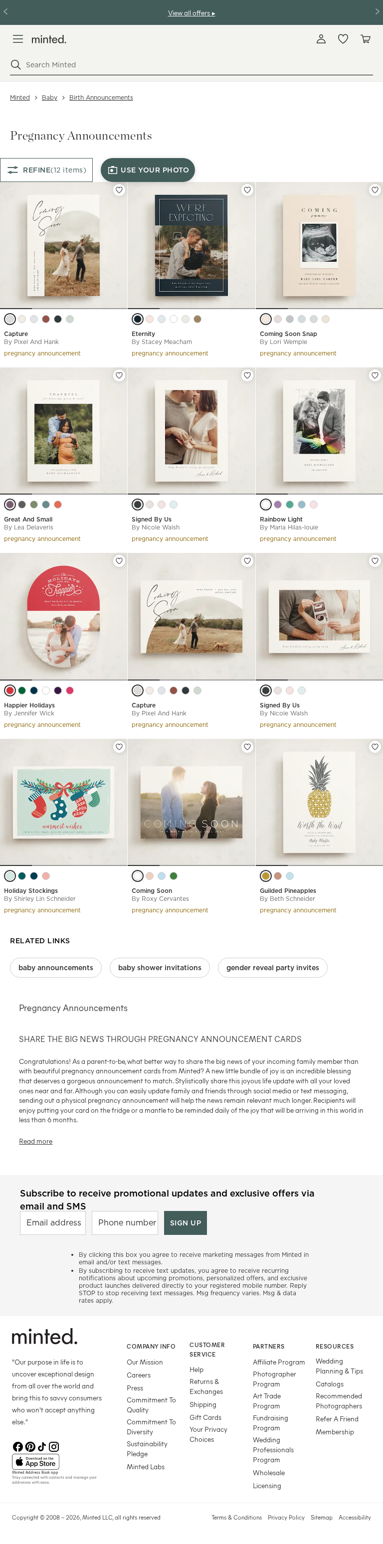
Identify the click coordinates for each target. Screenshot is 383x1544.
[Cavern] (46, 319)
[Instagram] (54, 1446)
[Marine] (58, 319)
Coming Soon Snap (288, 334)
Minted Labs (146, 1466)
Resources (335, 1346)
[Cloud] (34, 319)
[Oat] (186, 319)
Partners (269, 1346)
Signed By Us (152, 519)
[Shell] (22, 319)
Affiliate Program (279, 1362)
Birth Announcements (101, 97)
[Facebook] (18, 1446)
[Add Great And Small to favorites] (119, 375)
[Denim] (34, 690)
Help (196, 1369)
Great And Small (28, 519)
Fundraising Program (270, 1422)
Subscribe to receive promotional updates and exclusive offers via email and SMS (167, 1199)
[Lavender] (10, 505)
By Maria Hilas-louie (289, 527)
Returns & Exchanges (206, 1386)
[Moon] (138, 505)
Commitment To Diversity (151, 1426)
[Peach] (266, 319)
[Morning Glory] (302, 505)
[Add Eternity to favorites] (247, 190)
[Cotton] (174, 319)
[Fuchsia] (70, 690)
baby (49, 97)
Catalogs (330, 1383)
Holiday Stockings (31, 890)
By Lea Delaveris (28, 527)
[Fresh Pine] (22, 690)
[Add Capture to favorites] (119, 190)
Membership (335, 1431)
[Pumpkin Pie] (58, 505)
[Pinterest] (30, 1446)
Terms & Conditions (236, 1517)
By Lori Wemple (283, 341)
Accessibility (355, 1517)
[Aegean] (46, 505)
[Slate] (290, 319)
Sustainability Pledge (147, 1448)
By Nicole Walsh (156, 527)
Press (135, 1387)
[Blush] (150, 319)
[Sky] (162, 319)
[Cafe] (10, 319)
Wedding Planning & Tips (339, 1365)
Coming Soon (152, 890)
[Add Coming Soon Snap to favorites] (375, 190)
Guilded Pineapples (288, 890)
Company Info (151, 1346)
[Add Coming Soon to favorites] (247, 747)
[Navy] (138, 319)
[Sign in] (321, 39)
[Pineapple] (266, 876)
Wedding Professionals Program (273, 1449)
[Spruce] (22, 876)
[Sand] (150, 505)
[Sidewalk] (22, 505)
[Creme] (326, 319)
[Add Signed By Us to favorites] (247, 375)
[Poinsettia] (10, 690)
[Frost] (10, 876)
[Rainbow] (266, 505)
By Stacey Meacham (162, 341)
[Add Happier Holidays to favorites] (119, 561)
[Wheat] (197, 319)
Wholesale (269, 1472)
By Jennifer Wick (29, 713)
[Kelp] (314, 319)
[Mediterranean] (290, 505)
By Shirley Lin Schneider (40, 898)
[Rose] (150, 876)
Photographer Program (274, 1378)
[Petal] (314, 505)
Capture (16, 334)
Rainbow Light (281, 519)
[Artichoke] (34, 505)
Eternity (143, 334)
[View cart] (365, 39)
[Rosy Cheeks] (46, 876)
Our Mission (145, 1362)
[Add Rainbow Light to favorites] (375, 375)
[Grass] (174, 876)
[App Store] (57, 1462)
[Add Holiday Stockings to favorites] (119, 747)
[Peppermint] (46, 690)
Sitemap (322, 1517)
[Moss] (70, 319)
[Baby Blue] (290, 876)
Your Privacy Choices (208, 1434)
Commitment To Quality (151, 1404)
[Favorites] (343, 39)
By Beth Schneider (287, 898)
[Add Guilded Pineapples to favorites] (375, 747)
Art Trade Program (267, 1400)
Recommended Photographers (339, 1400)
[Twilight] (58, 690)
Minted (20, 97)
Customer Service (207, 1349)
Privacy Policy (286, 1517)
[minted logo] (49, 39)
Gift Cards (205, 1417)
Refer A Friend (337, 1418)
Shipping (203, 1404)
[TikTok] (42, 1446)
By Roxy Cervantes (160, 898)
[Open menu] (18, 39)
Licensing (267, 1485)
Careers (139, 1374)
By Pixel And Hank (31, 341)
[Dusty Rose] (278, 319)
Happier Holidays (29, 705)
